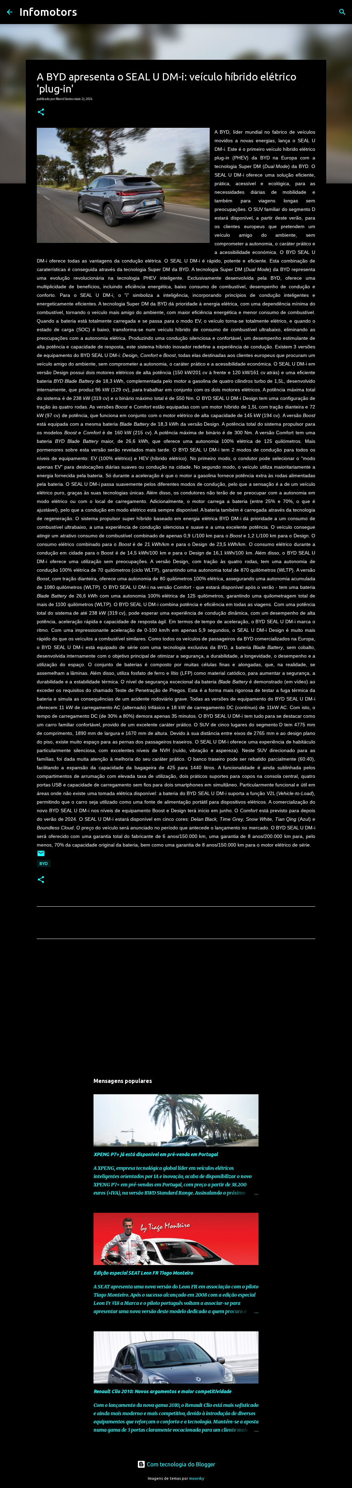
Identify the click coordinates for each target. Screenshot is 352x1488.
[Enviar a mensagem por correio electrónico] (41, 856)
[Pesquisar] (86, 12)
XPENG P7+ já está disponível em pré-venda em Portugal (156, 1154)
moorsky (196, 1478)
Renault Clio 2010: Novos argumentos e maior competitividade (162, 1391)
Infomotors (48, 11)
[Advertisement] (176, 1008)
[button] (41, 112)
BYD (44, 863)
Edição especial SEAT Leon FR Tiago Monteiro (143, 1273)
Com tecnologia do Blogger (180, 1464)
